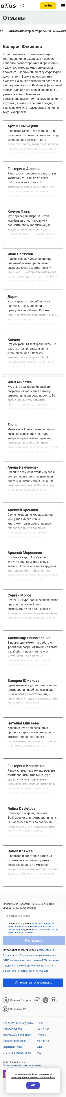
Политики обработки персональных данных (31, 925)
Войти (48, 5)
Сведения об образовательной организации (29, 955)
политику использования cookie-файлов (33, 1077)
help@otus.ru (46, 949)
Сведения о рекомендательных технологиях (29, 965)
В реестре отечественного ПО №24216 (26, 970)
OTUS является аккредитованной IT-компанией (31, 960)
